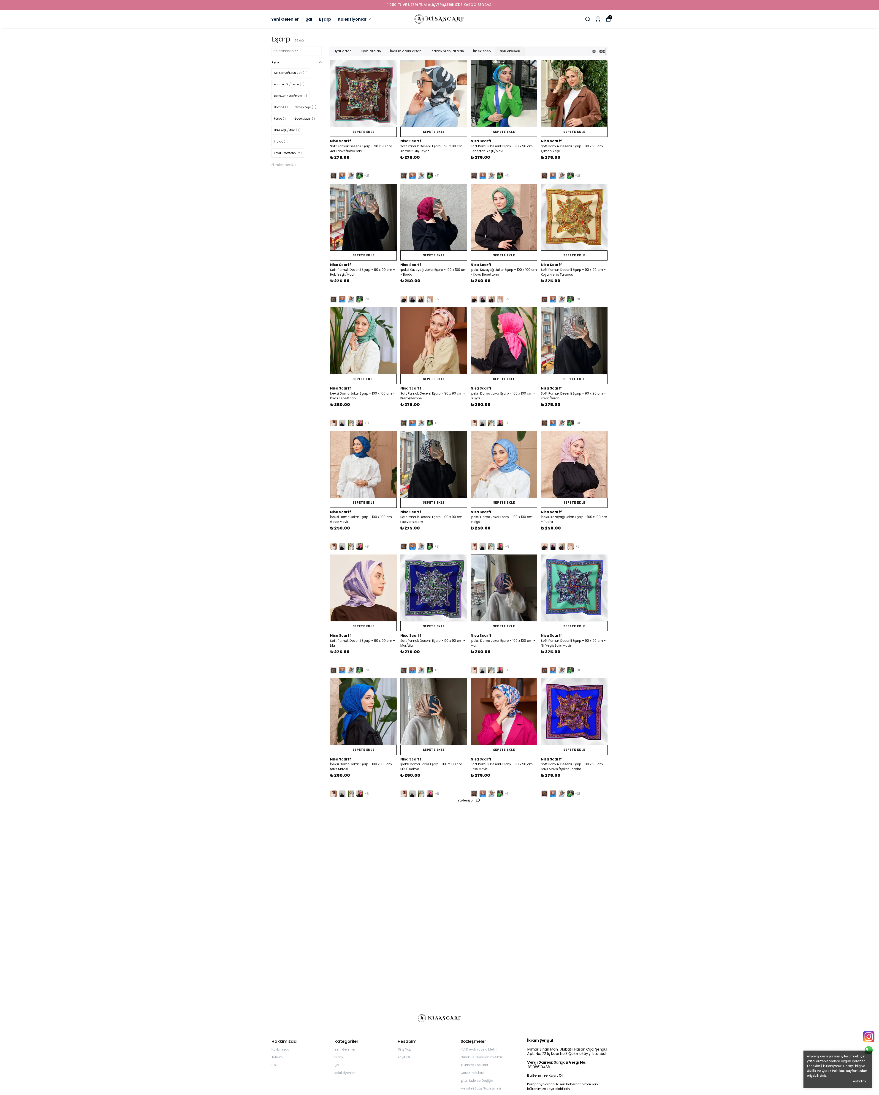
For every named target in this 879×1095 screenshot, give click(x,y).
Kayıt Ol (404, 1057)
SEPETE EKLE (363, 131)
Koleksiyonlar (352, 19)
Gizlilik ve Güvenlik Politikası (482, 1057)
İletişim (277, 1057)
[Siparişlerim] (598, 19)
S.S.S (274, 1065)
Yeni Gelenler (285, 19)
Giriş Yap (404, 1049)
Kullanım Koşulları (474, 1065)
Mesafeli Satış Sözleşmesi (481, 1088)
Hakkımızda (280, 1049)
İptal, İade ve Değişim (477, 1080)
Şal (309, 19)
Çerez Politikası (472, 1072)
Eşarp (325, 19)
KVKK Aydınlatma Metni (479, 1049)
